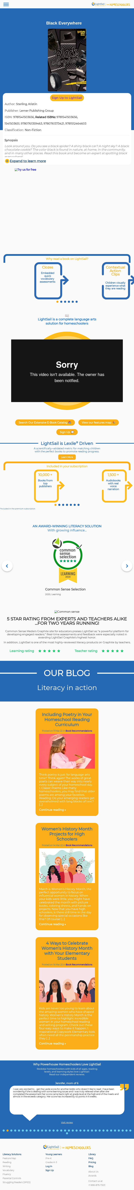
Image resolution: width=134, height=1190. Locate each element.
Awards (92, 1175)
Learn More (67, 457)
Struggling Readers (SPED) (17, 1182)
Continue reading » (52, 809)
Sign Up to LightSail (67, 97)
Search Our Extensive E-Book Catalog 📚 (45, 422)
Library (92, 1154)
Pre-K (49, 1158)
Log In (49, 1166)
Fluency (7, 1174)
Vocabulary (8, 1170)
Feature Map (9, 1158)
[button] (57, 302)
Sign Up (50, 1170)
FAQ (90, 1158)
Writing (6, 1166)
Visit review (67, 1122)
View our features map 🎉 (98, 422)
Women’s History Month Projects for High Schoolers (67, 834)
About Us (93, 1171)
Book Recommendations (79, 731)
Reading (7, 1162)
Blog (90, 1166)
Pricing (92, 1162)
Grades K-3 (51, 1162)
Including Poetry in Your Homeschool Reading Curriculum (67, 719)
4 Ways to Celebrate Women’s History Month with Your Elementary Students (67, 951)
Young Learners (54, 1154)
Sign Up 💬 (67, 432)
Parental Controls (12, 1178)
